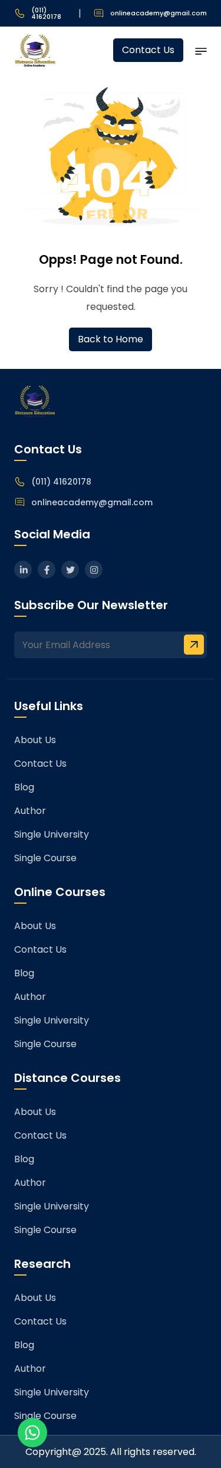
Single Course (45, 858)
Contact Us (148, 50)
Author (30, 811)
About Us (35, 740)
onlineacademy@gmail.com (158, 13)
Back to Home (110, 339)
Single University (51, 834)
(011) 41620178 (46, 13)
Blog (24, 787)
